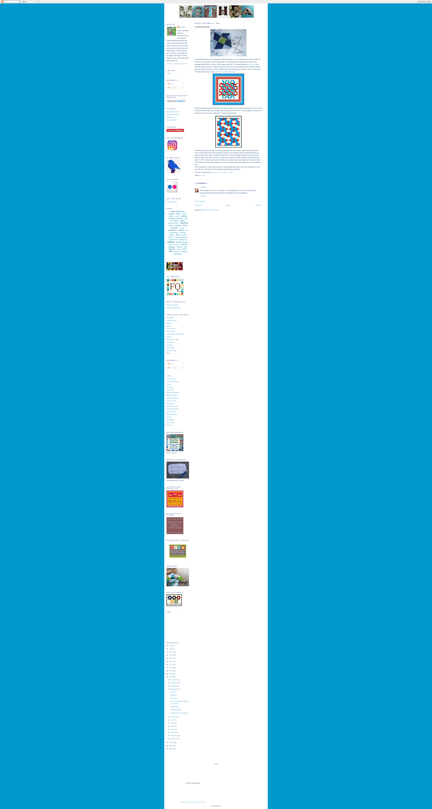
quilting (170, 242)
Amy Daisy (170, 318)
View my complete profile (176, 64)
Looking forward (202, 26)
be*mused (169, 387)
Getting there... (175, 707)
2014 (170, 661)
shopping (171, 247)
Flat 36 (168, 326)
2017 (170, 652)
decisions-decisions (175, 218)
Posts (171, 84)
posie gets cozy (171, 411)
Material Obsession (172, 409)
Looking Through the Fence (175, 334)
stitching (171, 249)
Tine (201, 187)
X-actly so (173, 692)
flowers (171, 225)
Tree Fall (169, 425)
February (174, 735)
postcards (171, 237)
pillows (171, 235)
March (173, 732)
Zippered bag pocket (172, 114)
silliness (179, 247)
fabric (182, 221)
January (173, 739)
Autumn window (171, 320)
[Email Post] (233, 172)
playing (184, 235)
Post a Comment (200, 201)
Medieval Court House (173, 307)
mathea (182, 27)
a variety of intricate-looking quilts (225, 72)
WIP (171, 251)
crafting (183, 216)
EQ (254, 108)
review (171, 244)
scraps (176, 244)
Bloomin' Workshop (172, 392)
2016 (170, 655)
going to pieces (171, 401)
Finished (184, 223)
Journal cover (170, 117)
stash (185, 247)
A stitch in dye (171, 379)
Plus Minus (169, 342)
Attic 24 (169, 384)
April (173, 729)
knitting (181, 230)
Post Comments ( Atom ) (211, 210)
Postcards (169, 345)
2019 (170, 646)
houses (182, 228)
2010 (170, 674)
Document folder (171, 120)
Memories (173, 695)
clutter (171, 216)
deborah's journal (171, 398)
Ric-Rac (169, 417)
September (174, 689)
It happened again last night (179, 713)
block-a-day (170, 390)
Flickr (175, 202)
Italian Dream (170, 331)
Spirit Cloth (170, 422)
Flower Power (170, 328)
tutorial (179, 249)
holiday (178, 225)
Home (229, 205)
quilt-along (183, 239)
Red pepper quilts (171, 414)
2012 (170, 667)
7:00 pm (203, 196)
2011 (170, 671)
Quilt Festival (173, 239)
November (174, 683)
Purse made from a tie (173, 112)
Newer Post (198, 205)
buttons (184, 214)
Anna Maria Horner (172, 381)
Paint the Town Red (172, 339)
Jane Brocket (170, 403)
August (173, 717)
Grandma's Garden (172, 305)
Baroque (169, 323)
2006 (170, 749)
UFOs (185, 249)
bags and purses (178, 211)
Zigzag (168, 353)
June (172, 723)
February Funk (173, 223)
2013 (170, 664)
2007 (170, 745)
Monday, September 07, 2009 (222, 172)
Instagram (169, 202)
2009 (170, 677)
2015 (170, 658)
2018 (170, 649)
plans (203, 175)
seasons (183, 244)
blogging (172, 214)
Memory (169, 337)
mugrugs (182, 232)
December (174, 680)
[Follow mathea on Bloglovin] (176, 102)
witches (176, 251)
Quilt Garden (170, 348)
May (172, 726)
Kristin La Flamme (172, 406)
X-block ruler (252, 64)
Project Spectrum (181, 237)
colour (177, 216)
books (178, 214)
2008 (170, 742)
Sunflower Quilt (171, 350)
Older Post (258, 205)
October (173, 686)
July (172, 720)
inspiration (172, 230)
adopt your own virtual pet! (193, 802)
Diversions (173, 698)
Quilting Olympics (182, 242)
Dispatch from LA (172, 395)
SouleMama (170, 420)
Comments (172, 88)
